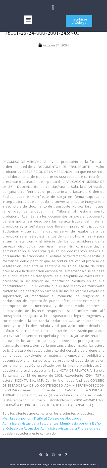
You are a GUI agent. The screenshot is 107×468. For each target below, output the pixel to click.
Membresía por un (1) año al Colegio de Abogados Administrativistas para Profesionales (51, 426)
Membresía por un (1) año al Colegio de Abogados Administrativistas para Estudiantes (41, 421)
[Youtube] (59, 454)
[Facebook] (40, 454)
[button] (28, 19)
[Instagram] (53, 454)
